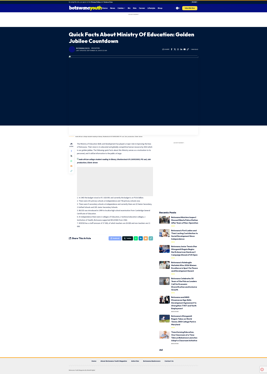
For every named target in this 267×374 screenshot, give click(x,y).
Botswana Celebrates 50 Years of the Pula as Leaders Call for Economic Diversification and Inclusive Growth (184, 275)
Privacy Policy (96, 2)
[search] (172, 8)
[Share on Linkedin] (181, 40)
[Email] (184, 40)
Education (95, 39)
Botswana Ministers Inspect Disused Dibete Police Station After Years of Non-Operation (184, 211)
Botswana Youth (83, 39)
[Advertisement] (115, 172)
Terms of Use (108, 2)
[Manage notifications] (262, 369)
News (173, 216)
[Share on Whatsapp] (178, 40)
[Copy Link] (187, 40)
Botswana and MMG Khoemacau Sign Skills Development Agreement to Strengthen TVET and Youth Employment (183, 293)
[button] (189, 8)
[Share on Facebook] (171, 40)
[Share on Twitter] (174, 40)
